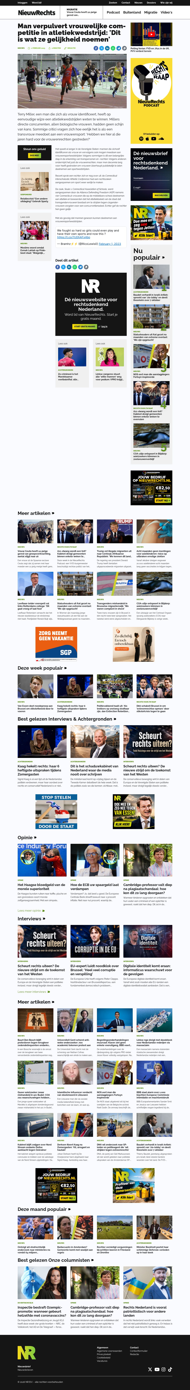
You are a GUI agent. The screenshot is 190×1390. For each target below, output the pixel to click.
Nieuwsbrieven (25, 1370)
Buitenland (132, 12)
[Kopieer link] (124, 48)
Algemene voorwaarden (109, 1351)
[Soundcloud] (161, 138)
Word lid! (37, 2)
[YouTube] (153, 138)
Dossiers (151, 2)
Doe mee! (34, 155)
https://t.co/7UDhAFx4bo (73, 237)
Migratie (150, 12)
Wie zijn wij (166, 2)
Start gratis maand (84, 326)
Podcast (113, 12)
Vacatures (102, 1361)
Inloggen (22, 2)
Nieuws (138, 2)
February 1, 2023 (110, 244)
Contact (126, 2)
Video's (166, 12)
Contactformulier (139, 1351)
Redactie (134, 1354)
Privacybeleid (104, 1354)
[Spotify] (141, 138)
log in (104, 326)
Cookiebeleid (103, 1357)
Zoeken (113, 2)
